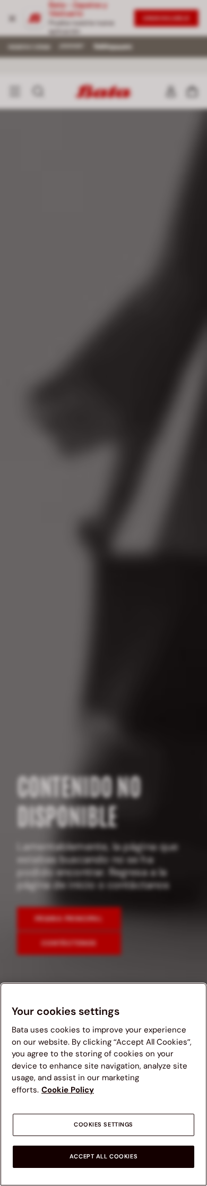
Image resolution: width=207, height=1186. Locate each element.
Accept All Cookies (103, 1156)
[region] (103, 1084)
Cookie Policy (67, 1090)
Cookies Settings (103, 1125)
